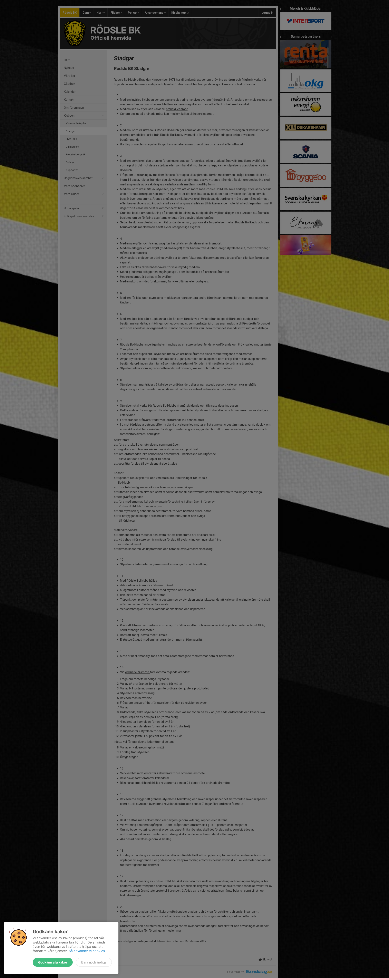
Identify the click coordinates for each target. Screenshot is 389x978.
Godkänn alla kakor (52, 962)
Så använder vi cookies (87, 951)
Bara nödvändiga (93, 962)
